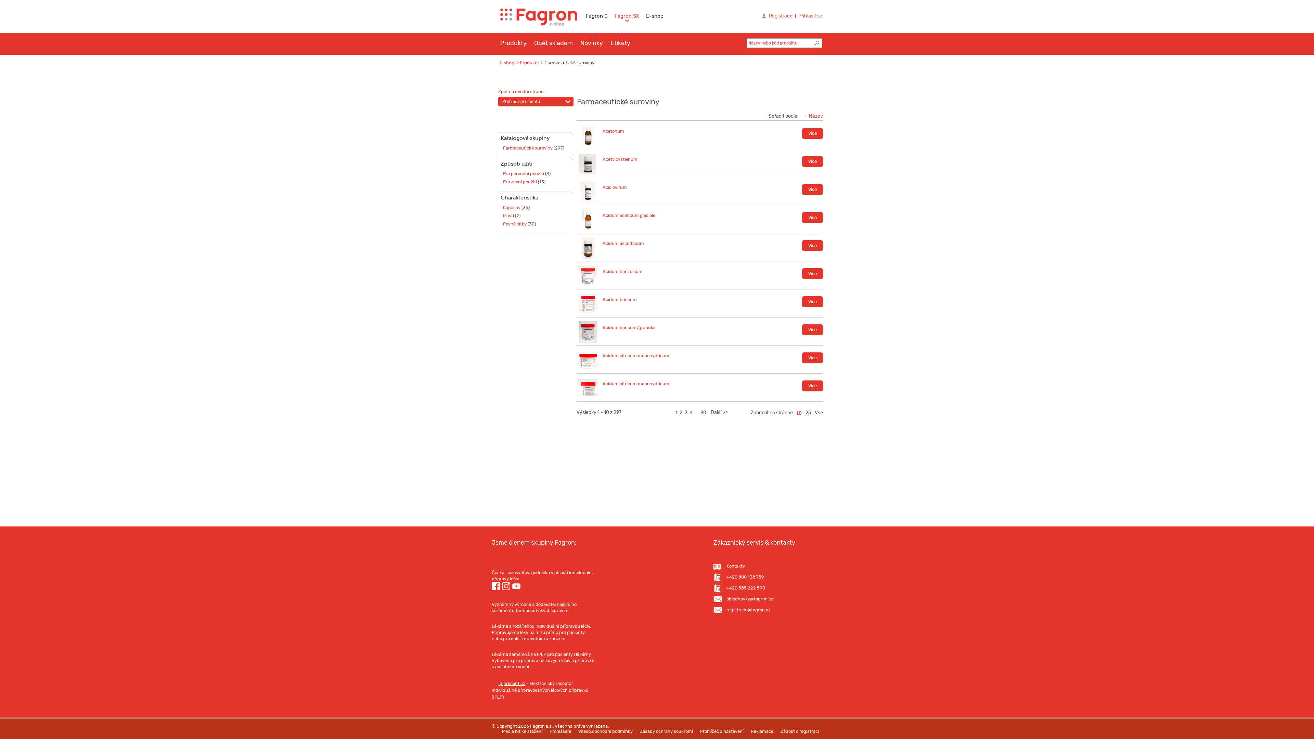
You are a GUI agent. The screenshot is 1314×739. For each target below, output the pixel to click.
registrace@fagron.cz (748, 609)
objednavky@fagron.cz (749, 598)
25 (808, 413)
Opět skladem (553, 43)
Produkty (513, 43)
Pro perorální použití (523, 173)
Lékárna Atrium (514, 645)
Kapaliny (511, 207)
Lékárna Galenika (517, 617)
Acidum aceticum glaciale (629, 215)
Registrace (781, 16)
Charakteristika (519, 198)
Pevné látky (515, 223)
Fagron (502, 563)
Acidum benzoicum (623, 271)
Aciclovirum (615, 187)
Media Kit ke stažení (522, 731)
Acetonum (613, 131)
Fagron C (597, 16)
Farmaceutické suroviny (528, 148)
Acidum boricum (620, 299)
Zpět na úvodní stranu (521, 91)
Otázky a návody (557, 63)
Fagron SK (627, 16)
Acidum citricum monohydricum (636, 355)
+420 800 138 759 (745, 577)
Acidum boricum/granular (629, 327)
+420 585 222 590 (745, 588)
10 (799, 413)
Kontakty (735, 566)
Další (716, 412)
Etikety (620, 43)
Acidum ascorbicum (623, 243)
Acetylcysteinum (620, 159)
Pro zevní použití (520, 181)
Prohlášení (560, 731)
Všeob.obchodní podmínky (605, 731)
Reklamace (762, 731)
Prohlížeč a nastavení (722, 731)
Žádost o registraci (800, 731)
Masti (508, 215)
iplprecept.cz (512, 683)
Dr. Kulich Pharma (518, 595)
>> (725, 412)
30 (703, 413)
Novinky (591, 43)
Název (816, 116)
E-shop (655, 16)
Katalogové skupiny (525, 138)
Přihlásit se (810, 16)
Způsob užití (516, 164)
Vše (819, 413)
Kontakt (599, 63)
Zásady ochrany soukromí (666, 731)
